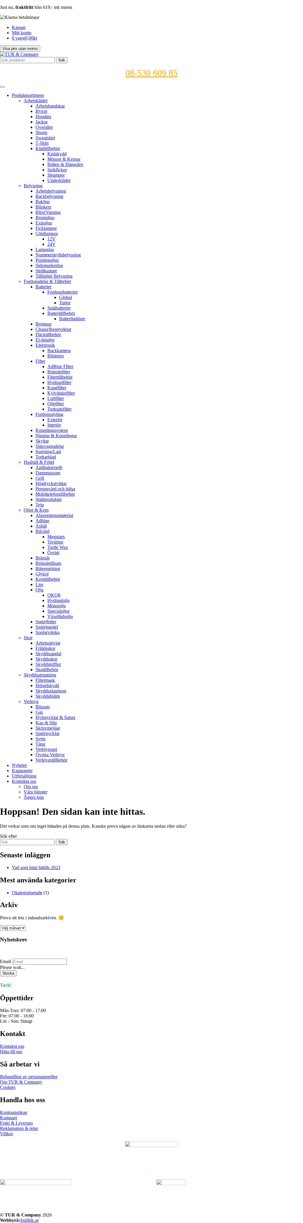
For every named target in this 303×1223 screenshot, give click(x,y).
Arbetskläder (36, 100)
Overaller (44, 127)
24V (51, 244)
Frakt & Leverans (16, 1123)
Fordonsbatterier (62, 292)
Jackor (42, 121)
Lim (39, 584)
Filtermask (45, 680)
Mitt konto (21, 32)
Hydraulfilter (59, 382)
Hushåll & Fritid (39, 462)
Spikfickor (57, 169)
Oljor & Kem (36, 510)
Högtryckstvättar (51, 483)
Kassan (18, 27)
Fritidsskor (45, 648)
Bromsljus (45, 217)
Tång (40, 744)
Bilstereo (55, 355)
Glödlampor (47, 233)
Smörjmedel (47, 627)
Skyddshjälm (48, 696)
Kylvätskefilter (61, 393)
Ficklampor (46, 228)
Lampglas (45, 249)
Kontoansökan (13, 1112)
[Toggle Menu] (2, 87)
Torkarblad (46, 456)
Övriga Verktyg (50, 754)
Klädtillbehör (48, 148)
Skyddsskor (46, 658)
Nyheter (19, 765)
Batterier (43, 286)
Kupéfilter (56, 387)
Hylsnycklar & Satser (55, 717)
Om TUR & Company (21, 1081)
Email (5, 961)
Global (65, 297)
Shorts (41, 132)
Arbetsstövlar (48, 642)
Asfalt (41, 525)
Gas (39, 712)
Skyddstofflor (48, 664)
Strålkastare (46, 270)
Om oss (31, 786)
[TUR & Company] (19, 54)
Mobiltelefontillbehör (55, 494)
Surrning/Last (48, 451)
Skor (28, 637)
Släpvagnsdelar (50, 446)
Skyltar (42, 440)
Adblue (42, 520)
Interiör (54, 424)
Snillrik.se (29, 1220)
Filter (40, 361)
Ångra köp (34, 797)
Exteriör (54, 419)
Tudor (64, 302)
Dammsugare (48, 472)
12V (51, 238)
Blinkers (43, 206)
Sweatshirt (45, 137)
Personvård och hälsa (55, 488)
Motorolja (56, 605)
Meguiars (56, 536)
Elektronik (45, 345)
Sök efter (8, 836)
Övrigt (53, 552)
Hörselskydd (47, 685)
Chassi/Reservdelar (53, 329)
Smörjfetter (46, 621)
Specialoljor (58, 611)
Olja (39, 589)
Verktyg (31, 701)
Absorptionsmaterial (54, 515)
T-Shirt (42, 143)
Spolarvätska (47, 632)
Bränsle (43, 557)
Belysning (33, 185)
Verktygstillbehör (51, 759)
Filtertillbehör (59, 377)
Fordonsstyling (49, 414)
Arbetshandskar (50, 105)
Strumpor (56, 175)
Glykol (42, 573)
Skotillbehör (47, 669)
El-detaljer (45, 339)
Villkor (6, 1133)
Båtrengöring (48, 568)
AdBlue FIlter (60, 366)
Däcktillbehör (48, 334)
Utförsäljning (24, 775)
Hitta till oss (11, 1051)
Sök (61, 60)
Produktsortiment (28, 95)
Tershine (55, 541)
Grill (40, 478)
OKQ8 (53, 595)
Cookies (7, 1087)
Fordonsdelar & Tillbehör (47, 281)
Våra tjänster (35, 791)
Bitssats (43, 706)
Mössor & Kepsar (63, 159)
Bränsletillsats (48, 563)
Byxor (41, 111)
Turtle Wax (57, 547)
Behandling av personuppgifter (29, 1076)
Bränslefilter (58, 371)
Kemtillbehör (48, 579)
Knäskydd (57, 153)
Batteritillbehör (61, 313)
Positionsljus (47, 260)
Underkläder (59, 180)
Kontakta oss (24, 781)
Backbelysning (49, 196)
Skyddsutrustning (40, 674)
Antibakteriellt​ (49, 467)
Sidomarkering (49, 265)
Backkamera (59, 350)
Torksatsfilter (59, 409)
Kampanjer (22, 770)
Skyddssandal (48, 653)
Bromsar (43, 323)
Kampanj (8, 1117)
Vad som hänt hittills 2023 (36, 867)
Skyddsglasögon (51, 690)
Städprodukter (49, 499)
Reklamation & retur (19, 1128)
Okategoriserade (27, 892)
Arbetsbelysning (51, 190)
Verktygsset (46, 749)
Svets (41, 738)
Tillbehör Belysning (54, 276)
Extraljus (44, 222)
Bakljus (43, 201)
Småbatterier (59, 307)
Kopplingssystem (52, 430)
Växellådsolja (60, 616)
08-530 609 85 (151, 73)
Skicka (8, 973)
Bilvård (42, 531)
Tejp (40, 504)
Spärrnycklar (47, 733)
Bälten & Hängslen (65, 164)
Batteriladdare (72, 318)
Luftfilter (55, 398)
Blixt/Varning (48, 212)
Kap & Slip (46, 722)
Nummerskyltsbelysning (58, 254)
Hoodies (43, 116)
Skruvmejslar (48, 728)
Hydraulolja (58, 600)
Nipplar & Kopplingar (56, 435)
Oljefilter (55, 403)
